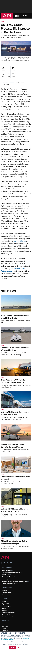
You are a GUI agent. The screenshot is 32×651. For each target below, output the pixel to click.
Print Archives (6, 601)
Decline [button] (20, 647)
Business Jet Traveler (7, 577)
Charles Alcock (8, 82)
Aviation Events (6, 614)
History (4, 628)
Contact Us (5, 630)
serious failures (20, 241)
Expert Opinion (6, 604)
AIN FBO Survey (6, 570)
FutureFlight (5, 579)
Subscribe (4, 590)
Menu (25, 16)
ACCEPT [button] (12, 647)
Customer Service (6, 592)
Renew (4, 594)
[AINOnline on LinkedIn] (11, 563)
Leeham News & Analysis (9, 583)
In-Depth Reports (6, 606)
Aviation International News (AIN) (11, 572)
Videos (4, 608)
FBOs (2, 21)
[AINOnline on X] (8, 563)
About (3, 624)
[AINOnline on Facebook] (1, 563)
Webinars (4, 610)
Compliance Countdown (8, 617)
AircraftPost (5, 574)
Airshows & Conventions (8, 612)
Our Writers (5, 626)
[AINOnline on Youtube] (4, 563)
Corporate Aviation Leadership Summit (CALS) (14, 581)
